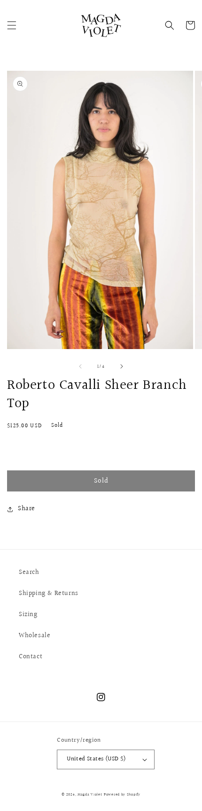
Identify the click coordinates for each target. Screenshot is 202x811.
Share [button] (26, 509)
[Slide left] (80, 366)
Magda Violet (90, 794)
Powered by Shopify (122, 794)
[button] (11, 25)
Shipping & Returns (48, 593)
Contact (30, 657)
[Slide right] (121, 366)
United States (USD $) (96, 759)
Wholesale (34, 636)
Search (29, 572)
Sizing (28, 615)
